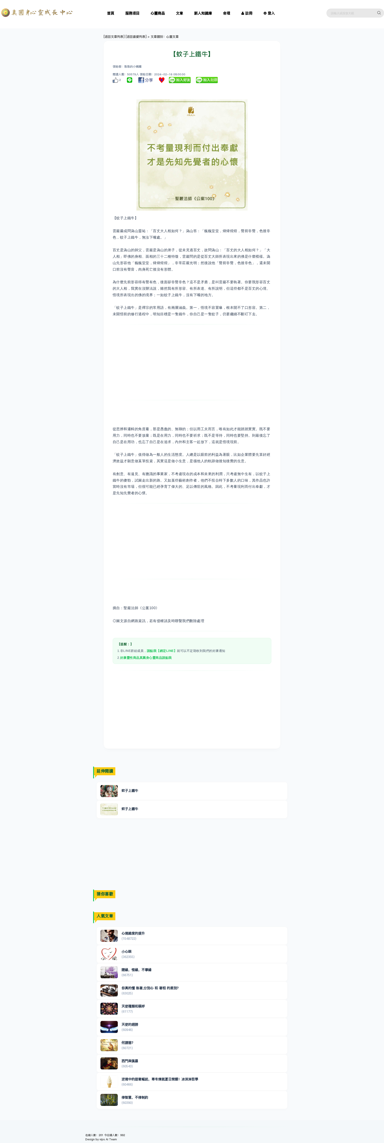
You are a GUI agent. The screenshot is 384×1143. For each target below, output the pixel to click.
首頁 (110, 13)
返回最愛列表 (136, 36)
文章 (179, 13)
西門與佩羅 (130, 1061)
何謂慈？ (128, 1042)
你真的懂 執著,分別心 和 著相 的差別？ (151, 988)
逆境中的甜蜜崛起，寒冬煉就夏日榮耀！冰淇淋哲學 (160, 1079)
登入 (271, 13)
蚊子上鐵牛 (130, 790)
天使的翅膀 (130, 1024)
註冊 (248, 13)
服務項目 (132, 13)
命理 (226, 13)
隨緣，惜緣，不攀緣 (137, 969)
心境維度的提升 (133, 933)
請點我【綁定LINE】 (162, 651)
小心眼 (127, 951)
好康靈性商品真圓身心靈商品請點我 (146, 657)
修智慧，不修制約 (135, 1097)
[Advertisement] (192, 362)
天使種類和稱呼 (133, 1006)
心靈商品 (158, 13)
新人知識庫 (203, 13)
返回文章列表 (114, 36)
